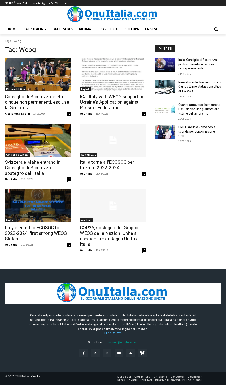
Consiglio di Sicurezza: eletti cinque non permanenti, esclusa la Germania (37, 102)
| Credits (35, 376)
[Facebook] (83, 353)
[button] (216, 29)
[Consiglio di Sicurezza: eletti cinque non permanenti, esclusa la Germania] (38, 74)
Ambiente (86, 220)
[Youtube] (119, 353)
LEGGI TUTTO (113, 333)
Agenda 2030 (88, 154)
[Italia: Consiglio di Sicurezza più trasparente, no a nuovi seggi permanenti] (165, 65)
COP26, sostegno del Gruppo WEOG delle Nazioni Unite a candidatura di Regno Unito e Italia (109, 236)
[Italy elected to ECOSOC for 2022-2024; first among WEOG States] (38, 205)
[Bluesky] (142, 353)
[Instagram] (107, 353)
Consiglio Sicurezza (17, 154)
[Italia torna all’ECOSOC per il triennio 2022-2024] (113, 140)
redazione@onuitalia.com (121, 342)
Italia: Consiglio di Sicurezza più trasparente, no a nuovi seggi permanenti (197, 64)
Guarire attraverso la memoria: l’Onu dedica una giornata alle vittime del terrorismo (199, 109)
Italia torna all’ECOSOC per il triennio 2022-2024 (109, 165)
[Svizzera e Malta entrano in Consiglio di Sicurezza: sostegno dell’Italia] (38, 140)
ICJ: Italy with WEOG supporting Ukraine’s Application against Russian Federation (112, 102)
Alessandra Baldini (17, 113)
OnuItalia (86, 113)
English (85, 89)
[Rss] (130, 353)
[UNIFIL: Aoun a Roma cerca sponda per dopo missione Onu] (165, 132)
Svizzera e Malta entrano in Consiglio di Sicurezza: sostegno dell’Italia (32, 168)
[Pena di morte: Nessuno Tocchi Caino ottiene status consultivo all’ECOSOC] (165, 87)
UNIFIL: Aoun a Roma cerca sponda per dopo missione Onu (196, 131)
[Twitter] (95, 353)
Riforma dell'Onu (15, 89)
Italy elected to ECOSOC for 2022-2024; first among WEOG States (36, 233)
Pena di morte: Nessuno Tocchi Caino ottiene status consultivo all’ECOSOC (199, 87)
